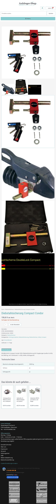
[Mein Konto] (42, 8)
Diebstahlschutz (9, 309)
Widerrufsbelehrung (7, 458)
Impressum (4, 449)
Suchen (51, 13)
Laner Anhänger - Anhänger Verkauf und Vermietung (23, 468)
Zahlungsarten (5, 453)
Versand (3, 451)
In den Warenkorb (15, 324)
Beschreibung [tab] (6, 350)
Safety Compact (42, 337)
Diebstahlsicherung (24, 337)
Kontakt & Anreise (6, 444)
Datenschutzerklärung (7, 460)
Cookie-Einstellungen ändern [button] (9, 463)
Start (2, 309)
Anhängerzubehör (13, 337)
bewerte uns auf (11, 477)
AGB (2, 455)
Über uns (3, 447)
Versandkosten (8, 340)
